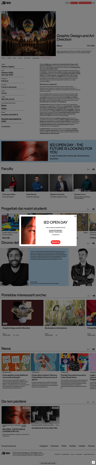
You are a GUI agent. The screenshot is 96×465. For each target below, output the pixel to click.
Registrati (55, 242)
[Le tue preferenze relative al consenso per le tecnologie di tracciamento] (93, 462)
